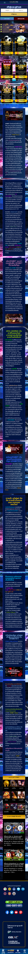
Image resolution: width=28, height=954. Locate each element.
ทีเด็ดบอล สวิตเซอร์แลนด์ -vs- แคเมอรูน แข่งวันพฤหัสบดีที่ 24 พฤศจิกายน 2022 (14, 864)
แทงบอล (6, 788)
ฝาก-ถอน (7, 18)
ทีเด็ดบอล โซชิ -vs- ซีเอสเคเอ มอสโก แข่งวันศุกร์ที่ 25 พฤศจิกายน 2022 (13, 837)
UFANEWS (11, 952)
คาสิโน (14, 788)
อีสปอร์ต (21, 811)
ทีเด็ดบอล (21, 839)
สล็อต (6, 800)
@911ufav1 (12, 590)
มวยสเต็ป (21, 800)
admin (8, 839)
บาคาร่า (21, 788)
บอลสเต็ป (6, 811)
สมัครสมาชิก (21, 18)
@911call (10, 592)
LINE (24, 952)
